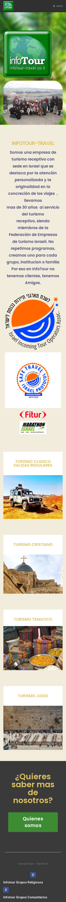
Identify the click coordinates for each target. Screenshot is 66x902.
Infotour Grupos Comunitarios (25, 897)
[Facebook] (33, 875)
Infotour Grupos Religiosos (23, 882)
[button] (33, 822)
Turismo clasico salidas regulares (33, 463)
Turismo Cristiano (33, 544)
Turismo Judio (33, 695)
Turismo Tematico (33, 619)
